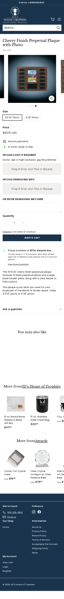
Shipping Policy (40, 548)
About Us (36, 527)
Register (7, 571)
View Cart (8, 562)
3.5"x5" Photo (12, 117)
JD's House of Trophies (41, 386)
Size (5, 111)
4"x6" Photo (32, 117)
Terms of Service (41, 539)
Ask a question (12, 309)
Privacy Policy (39, 531)
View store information (18, 264)
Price (6, 127)
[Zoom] (52, 98)
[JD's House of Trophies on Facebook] (39, 511)
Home (6, 527)
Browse (48, 169)
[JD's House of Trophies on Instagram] (33, 511)
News (35, 552)
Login (5, 566)
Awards (41, 441)
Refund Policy (39, 535)
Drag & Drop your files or (31, 169)
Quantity (8, 216)
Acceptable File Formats (45, 544)
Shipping (7, 232)
